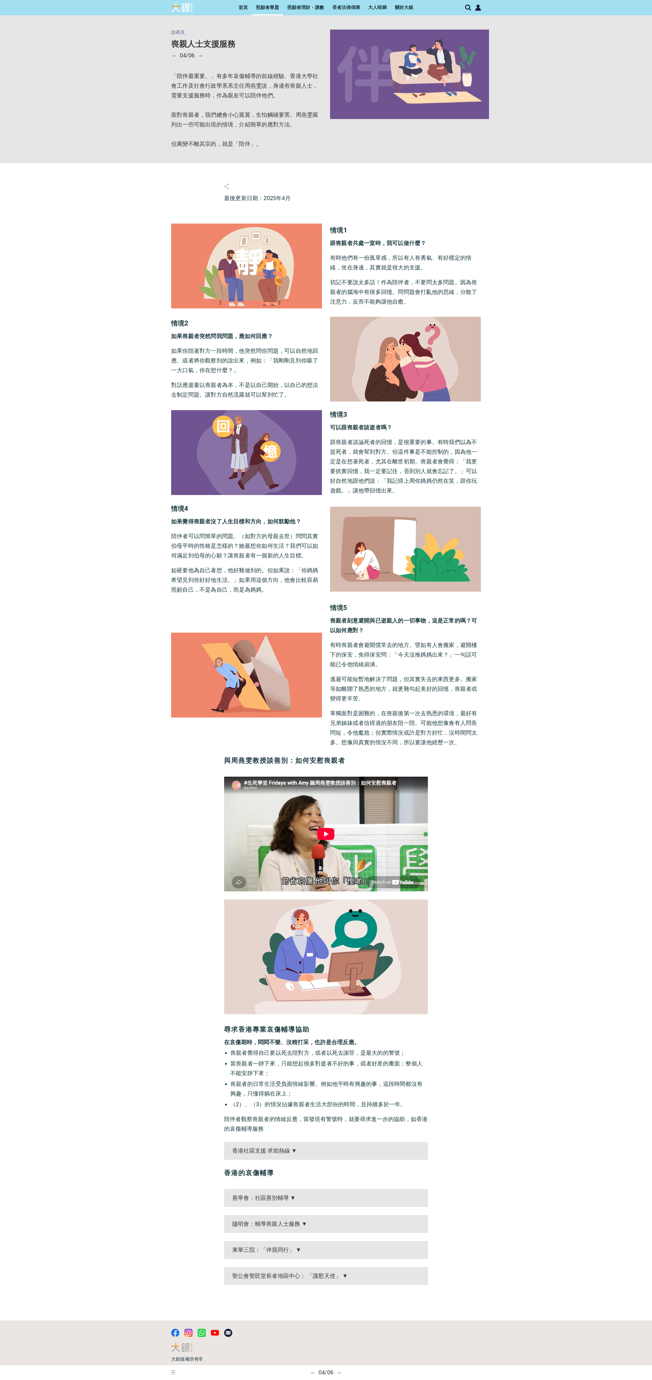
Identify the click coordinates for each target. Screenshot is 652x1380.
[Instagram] (188, 1333)
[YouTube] (215, 1333)
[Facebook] (175, 1333)
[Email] (228, 1333)
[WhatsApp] (202, 1333)
